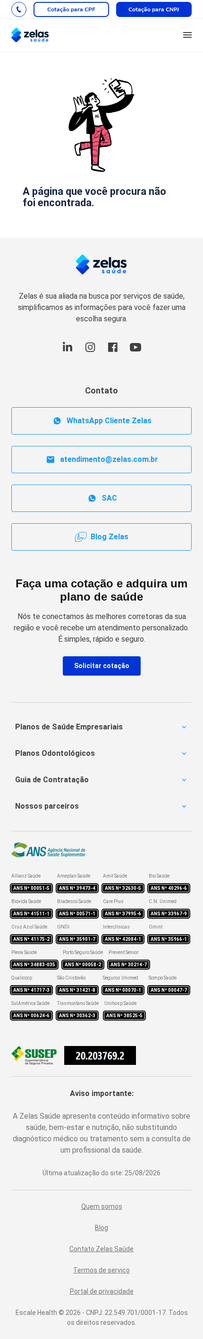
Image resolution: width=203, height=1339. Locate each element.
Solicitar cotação (101, 666)
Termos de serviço (101, 1270)
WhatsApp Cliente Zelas (109, 420)
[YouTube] (135, 352)
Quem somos (101, 1206)
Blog (101, 1227)
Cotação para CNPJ (153, 9)
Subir (180, 1279)
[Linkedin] (67, 352)
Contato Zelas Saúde (101, 1249)
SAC (109, 498)
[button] (187, 35)
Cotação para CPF (71, 9)
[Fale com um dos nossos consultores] (18, 9)
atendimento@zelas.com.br (109, 459)
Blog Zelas (109, 536)
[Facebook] (112, 352)
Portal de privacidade (102, 1291)
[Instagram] (90, 352)
